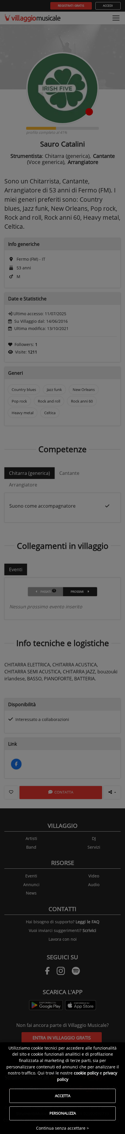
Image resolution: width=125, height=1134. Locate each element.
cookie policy (86, 1073)
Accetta (62, 1095)
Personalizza (62, 1113)
